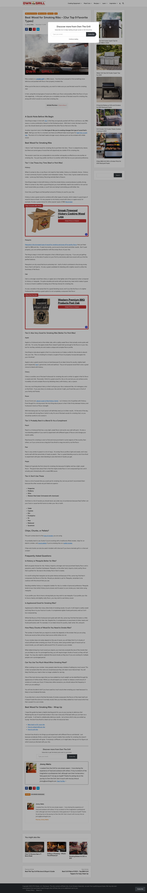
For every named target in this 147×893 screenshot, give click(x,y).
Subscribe (91, 34)
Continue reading (73, 39)
